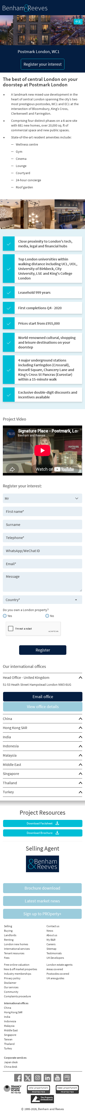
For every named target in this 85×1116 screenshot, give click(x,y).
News (50, 930)
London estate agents (59, 964)
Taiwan (8, 1039)
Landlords (10, 935)
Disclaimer (10, 982)
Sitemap (51, 948)
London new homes (16, 944)
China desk (10, 1066)
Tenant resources (14, 953)
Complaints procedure (17, 996)
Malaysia (10, 755)
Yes (10, 616)
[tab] (42, 677)
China (7, 718)
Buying (8, 930)
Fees (6, 957)
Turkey (8, 791)
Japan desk (11, 1062)
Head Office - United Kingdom (26, 677)
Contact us (53, 926)
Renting (8, 939)
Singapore (11, 773)
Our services (11, 987)
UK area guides (55, 978)
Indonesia (11, 746)
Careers (51, 944)
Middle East (12, 764)
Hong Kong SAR (15, 727)
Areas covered (55, 969)
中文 (78, 21)
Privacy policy (12, 978)
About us (52, 935)
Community (11, 992)
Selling (8, 926)
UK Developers (55, 957)
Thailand (10, 782)
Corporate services (15, 1057)
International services (17, 948)
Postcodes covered (58, 973)
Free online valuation (17, 964)
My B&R (51, 939)
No (52, 616)
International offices (16, 1003)
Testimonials (54, 953)
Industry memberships (17, 973)
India (7, 736)
